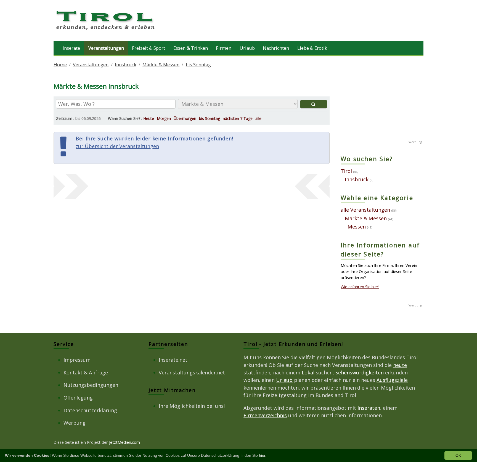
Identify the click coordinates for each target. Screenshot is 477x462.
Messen (357, 226)
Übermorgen (185, 118)
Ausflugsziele (392, 380)
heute (400, 365)
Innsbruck (125, 64)
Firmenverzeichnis (265, 415)
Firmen (223, 48)
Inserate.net (173, 359)
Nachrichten (276, 48)
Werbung (74, 422)
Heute (148, 118)
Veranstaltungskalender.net (192, 372)
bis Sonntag (198, 64)
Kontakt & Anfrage (85, 372)
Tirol (346, 171)
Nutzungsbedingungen (90, 385)
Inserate (71, 48)
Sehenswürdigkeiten (359, 372)
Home (60, 64)
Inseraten (368, 408)
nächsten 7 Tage (238, 118)
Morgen (164, 118)
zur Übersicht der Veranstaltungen (117, 146)
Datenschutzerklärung (90, 410)
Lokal (308, 372)
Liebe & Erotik (312, 48)
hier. (262, 455)
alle (258, 118)
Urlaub (247, 48)
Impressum (77, 359)
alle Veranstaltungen (365, 209)
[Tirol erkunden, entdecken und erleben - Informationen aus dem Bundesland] (106, 30)
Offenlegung (78, 397)
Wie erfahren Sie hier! (360, 286)
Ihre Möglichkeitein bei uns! (192, 406)
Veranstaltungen (106, 48)
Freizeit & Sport (148, 48)
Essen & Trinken (190, 48)
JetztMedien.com (124, 442)
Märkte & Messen (160, 64)
